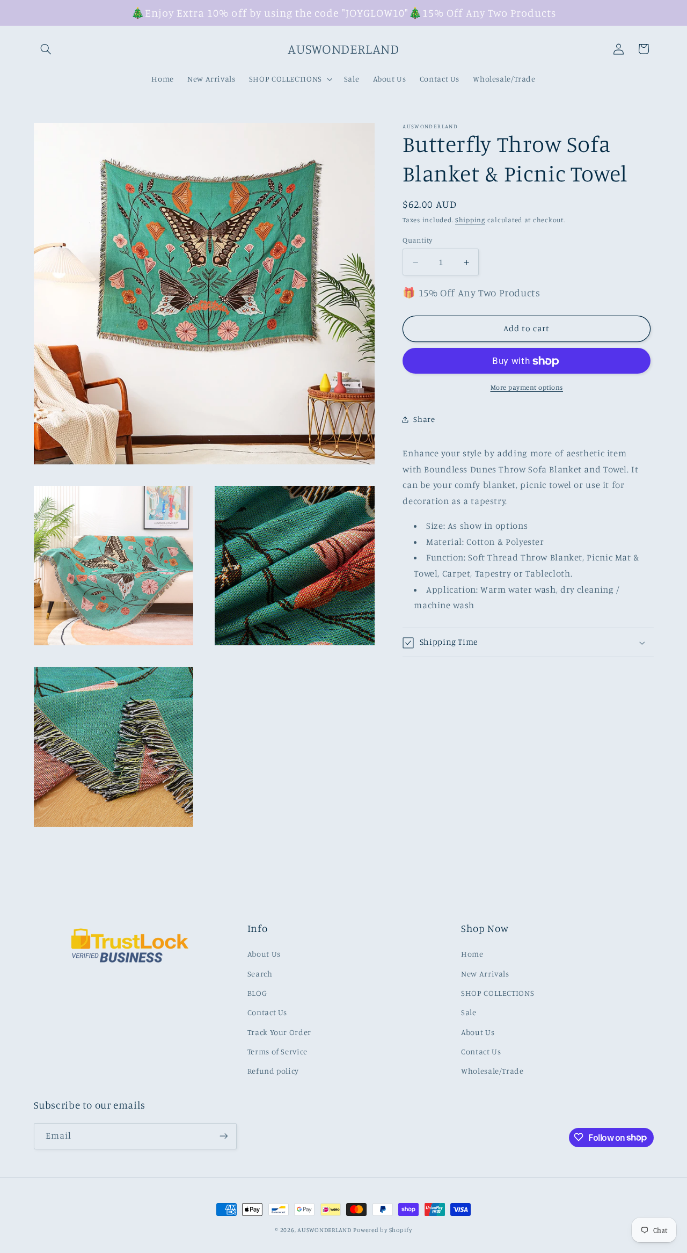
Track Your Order (279, 1032)
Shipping (470, 220)
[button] (46, 49)
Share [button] (424, 419)
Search (260, 973)
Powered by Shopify (382, 1230)
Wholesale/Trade (492, 1071)
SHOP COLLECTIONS (497, 992)
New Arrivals (485, 973)
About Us (264, 954)
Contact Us (267, 1012)
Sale (469, 1012)
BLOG (257, 992)
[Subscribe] (223, 1136)
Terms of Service (277, 1052)
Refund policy (273, 1071)
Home (472, 954)
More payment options (527, 388)
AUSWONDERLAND (324, 1230)
